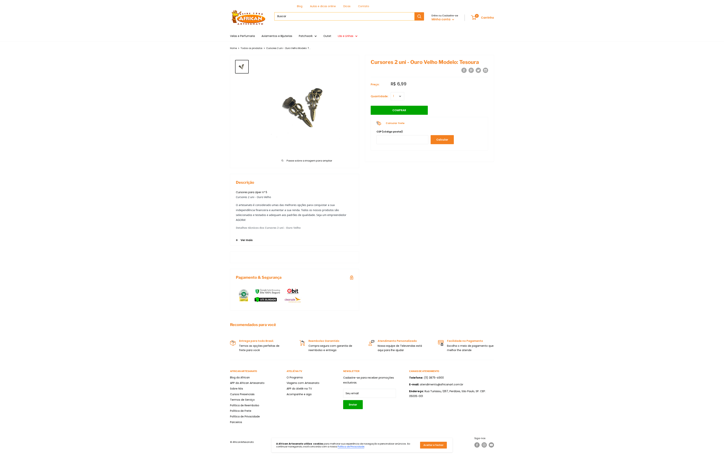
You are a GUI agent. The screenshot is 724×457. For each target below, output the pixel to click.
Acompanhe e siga (299, 394)
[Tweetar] (478, 70)
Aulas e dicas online (323, 6)
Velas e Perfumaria (242, 36)
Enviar (353, 404)
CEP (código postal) (390, 131)
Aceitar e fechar (433, 445)
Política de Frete (240, 411)
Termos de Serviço (242, 400)
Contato (363, 6)
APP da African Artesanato (247, 383)
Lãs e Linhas (345, 36)
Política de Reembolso (244, 405)
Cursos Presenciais (242, 394)
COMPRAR (399, 110)
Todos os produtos (251, 48)
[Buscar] (419, 16)
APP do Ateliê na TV (299, 388)
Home (233, 48)
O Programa (295, 377)
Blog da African (240, 377)
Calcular (442, 140)
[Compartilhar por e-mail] (485, 70)
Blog (299, 6)
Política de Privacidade (245, 416)
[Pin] (471, 70)
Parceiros (236, 422)
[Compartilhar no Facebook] (464, 70)
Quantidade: (379, 96)
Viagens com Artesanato (303, 383)
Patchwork (306, 36)
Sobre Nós (236, 388)
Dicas (346, 6)
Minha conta (441, 19)
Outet (327, 36)
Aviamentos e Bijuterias (277, 36)
